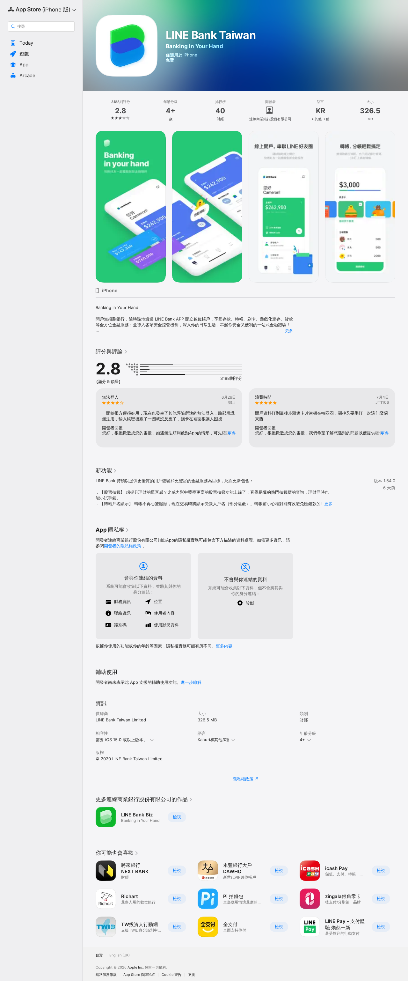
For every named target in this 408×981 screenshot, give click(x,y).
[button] (41, 43)
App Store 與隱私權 (139, 975)
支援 (191, 975)
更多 (289, 330)
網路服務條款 (106, 975)
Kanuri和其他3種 (213, 739)
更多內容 (224, 645)
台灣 (99, 955)
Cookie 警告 (171, 975)
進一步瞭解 (191, 682)
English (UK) (119, 955)
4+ (302, 739)
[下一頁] (401, 206)
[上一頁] (89, 206)
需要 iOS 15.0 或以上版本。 (122, 739)
